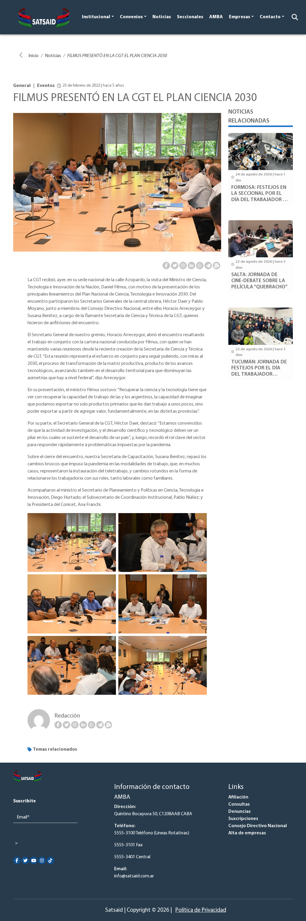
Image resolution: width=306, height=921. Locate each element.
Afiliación (238, 797)
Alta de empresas (247, 833)
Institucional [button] (96, 17)
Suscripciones (243, 818)
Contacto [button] (270, 17)
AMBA (216, 17)
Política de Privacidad (200, 910)
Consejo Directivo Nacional (257, 826)
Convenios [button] (131, 17)
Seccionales (190, 17)
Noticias (161, 17)
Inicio (33, 55)
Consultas (239, 804)
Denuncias (239, 811)
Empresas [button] (239, 17)
